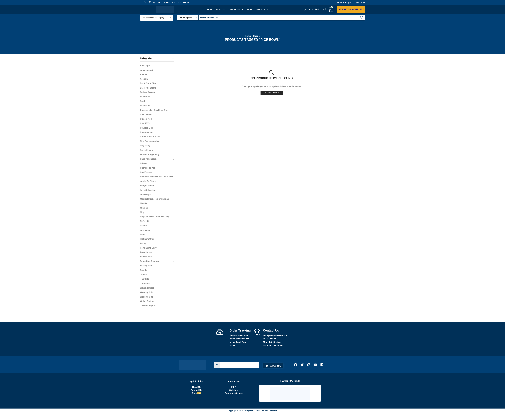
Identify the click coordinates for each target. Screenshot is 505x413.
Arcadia (144, 79)
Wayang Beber (147, 288)
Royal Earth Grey (148, 248)
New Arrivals (236, 9)
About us (221, 9)
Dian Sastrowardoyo (150, 141)
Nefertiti (144, 221)
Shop (249, 9)
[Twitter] (145, 2)
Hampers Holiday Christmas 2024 (156, 176)
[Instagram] (150, 2)
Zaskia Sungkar (148, 305)
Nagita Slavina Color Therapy (154, 216)
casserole (145, 105)
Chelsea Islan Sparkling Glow (154, 110)
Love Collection (147, 190)
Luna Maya (145, 194)
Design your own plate (351, 9)
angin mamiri (146, 70)
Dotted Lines (146, 150)
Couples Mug (146, 128)
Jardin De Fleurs (148, 181)
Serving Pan (146, 265)
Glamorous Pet (147, 168)
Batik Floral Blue (148, 83)
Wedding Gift (146, 292)
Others (143, 225)
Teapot (143, 274)
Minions (144, 208)
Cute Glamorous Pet (150, 136)
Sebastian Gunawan (149, 261)
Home (209, 9)
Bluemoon (145, 96)
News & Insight (344, 2)
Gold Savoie (146, 172)
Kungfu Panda (147, 185)
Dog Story (145, 145)
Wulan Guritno (147, 301)
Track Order (359, 2)
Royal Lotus (146, 252)
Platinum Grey (147, 239)
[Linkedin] (159, 2)
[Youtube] (154, 2)
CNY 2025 (145, 123)
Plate (142, 234)
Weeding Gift (146, 297)
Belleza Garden (147, 92)
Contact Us (262, 9)
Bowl (142, 101)
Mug (142, 212)
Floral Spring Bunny (149, 154)
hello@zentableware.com (275, 335)
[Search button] (362, 17)
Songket (144, 270)
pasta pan (145, 230)
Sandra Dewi (146, 256)
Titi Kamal (145, 283)
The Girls (144, 279)
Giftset (143, 163)
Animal (143, 74)
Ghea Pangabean (148, 159)
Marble (143, 203)
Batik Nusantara (148, 88)
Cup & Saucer (146, 132)
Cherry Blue (146, 114)
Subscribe (275, 366)
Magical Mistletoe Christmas (154, 199)
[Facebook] (141, 2)
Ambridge (145, 65)
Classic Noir (146, 119)
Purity (143, 243)
